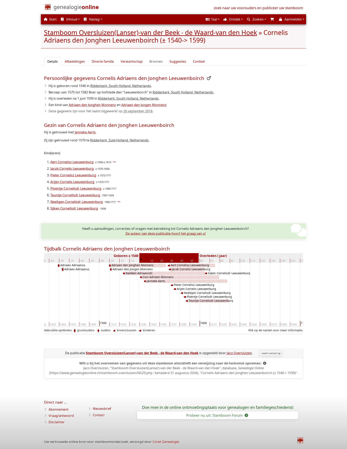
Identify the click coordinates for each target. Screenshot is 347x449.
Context (199, 61)
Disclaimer (57, 422)
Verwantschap (132, 61)
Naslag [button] (94, 19)
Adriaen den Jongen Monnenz (143, 105)
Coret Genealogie (166, 442)
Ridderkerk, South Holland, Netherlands (120, 86)
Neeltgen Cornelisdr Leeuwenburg (76, 201)
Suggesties (177, 61)
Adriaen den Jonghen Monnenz (92, 105)
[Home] (300, 440)
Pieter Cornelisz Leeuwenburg (73, 175)
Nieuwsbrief (102, 408)
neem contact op (271, 353)
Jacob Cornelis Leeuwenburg (72, 168)
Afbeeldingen (75, 61)
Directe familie (103, 61)
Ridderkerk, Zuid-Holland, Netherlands (119, 140)
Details (52, 61)
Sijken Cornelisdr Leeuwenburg (74, 208)
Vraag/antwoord (61, 415)
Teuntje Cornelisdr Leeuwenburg (75, 195)
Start (52, 19)
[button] (212, 19)
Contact (99, 415)
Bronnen (156, 61)
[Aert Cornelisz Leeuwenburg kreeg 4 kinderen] (115, 162)
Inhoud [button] (71, 19)
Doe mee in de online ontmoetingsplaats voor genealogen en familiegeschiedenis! (217, 407)
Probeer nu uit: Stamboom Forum (215, 415)
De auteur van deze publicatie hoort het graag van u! (166, 233)
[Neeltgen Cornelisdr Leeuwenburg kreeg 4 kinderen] (119, 201)
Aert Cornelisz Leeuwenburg (72, 162)
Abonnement (58, 409)
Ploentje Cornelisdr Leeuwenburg (75, 188)
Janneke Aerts (85, 132)
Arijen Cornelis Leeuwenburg (72, 182)
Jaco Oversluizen (239, 353)
